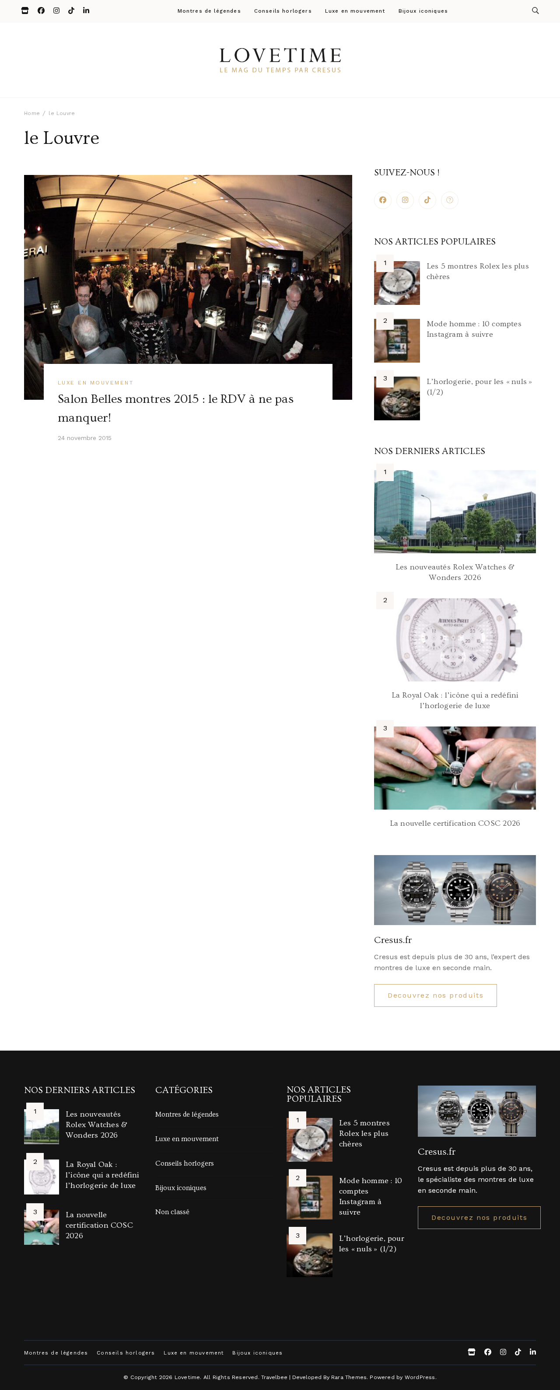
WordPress (420, 1377)
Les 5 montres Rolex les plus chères (364, 1133)
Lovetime (187, 1377)
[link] (449, 200)
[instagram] (405, 200)
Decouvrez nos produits (435, 995)
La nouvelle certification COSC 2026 (455, 823)
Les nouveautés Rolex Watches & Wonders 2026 (96, 1125)
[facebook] (383, 200)
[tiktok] (427, 200)
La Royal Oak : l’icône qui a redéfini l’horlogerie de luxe (103, 1175)
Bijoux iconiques (423, 11)
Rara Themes (349, 1377)
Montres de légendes (209, 11)
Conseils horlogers (283, 11)
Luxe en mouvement (355, 11)
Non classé (172, 1212)
